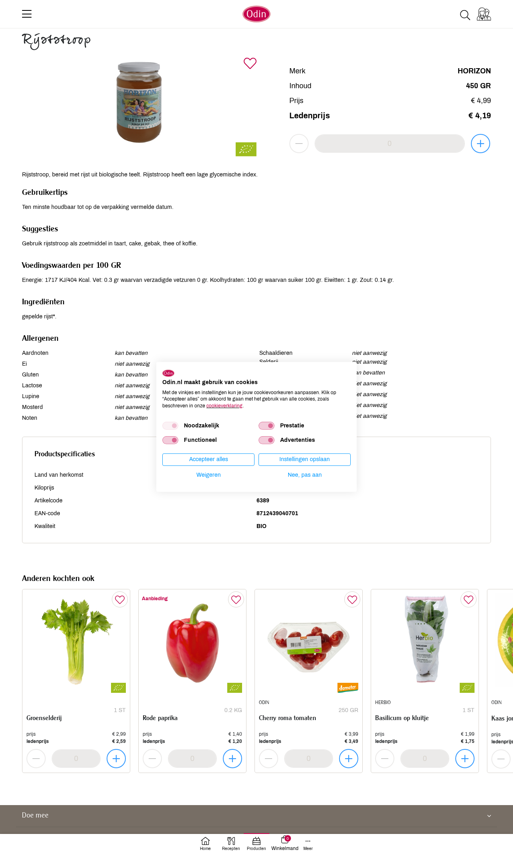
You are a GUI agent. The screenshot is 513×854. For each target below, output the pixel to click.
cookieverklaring (224, 406)
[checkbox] (170, 426)
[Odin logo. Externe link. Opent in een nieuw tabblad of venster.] (168, 373)
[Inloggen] (484, 14)
